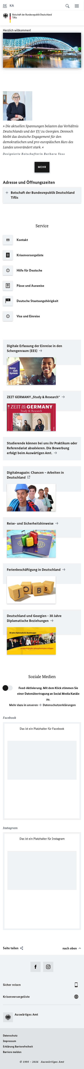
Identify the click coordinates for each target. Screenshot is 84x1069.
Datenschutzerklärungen (59, 705)
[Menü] (76, 6)
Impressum (9, 1041)
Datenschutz (10, 1035)
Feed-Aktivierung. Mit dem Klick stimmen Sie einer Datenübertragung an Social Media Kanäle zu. (48, 693)
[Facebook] (36, 967)
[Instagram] (49, 967)
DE (5, 5)
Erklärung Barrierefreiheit (18, 1046)
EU (38, 131)
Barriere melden (12, 1052)
